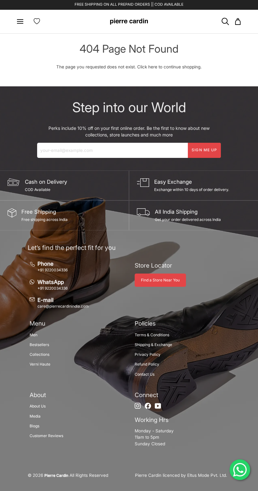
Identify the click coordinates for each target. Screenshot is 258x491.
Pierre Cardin (56, 475)
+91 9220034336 (52, 270)
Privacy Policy (147, 354)
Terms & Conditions (152, 334)
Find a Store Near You (160, 280)
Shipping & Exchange (153, 344)
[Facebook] (148, 406)
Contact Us (144, 374)
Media (35, 416)
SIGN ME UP (204, 150)
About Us (38, 406)
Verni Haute (40, 364)
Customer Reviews (46, 435)
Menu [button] (37, 323)
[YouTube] (158, 406)
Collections (39, 354)
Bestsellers (39, 344)
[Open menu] (22, 21)
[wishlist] (37, 21)
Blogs (34, 426)
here (152, 66)
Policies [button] (145, 323)
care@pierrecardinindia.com (63, 306)
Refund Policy (147, 364)
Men (33, 334)
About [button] (38, 395)
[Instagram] (138, 406)
